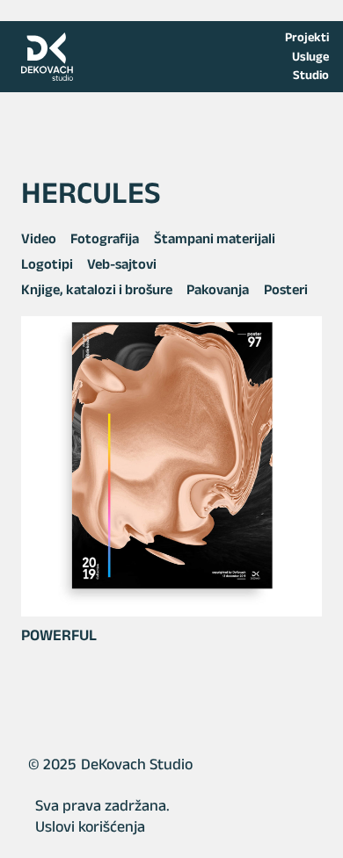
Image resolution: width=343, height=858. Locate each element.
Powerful (59, 635)
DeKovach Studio (137, 764)
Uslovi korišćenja (90, 826)
